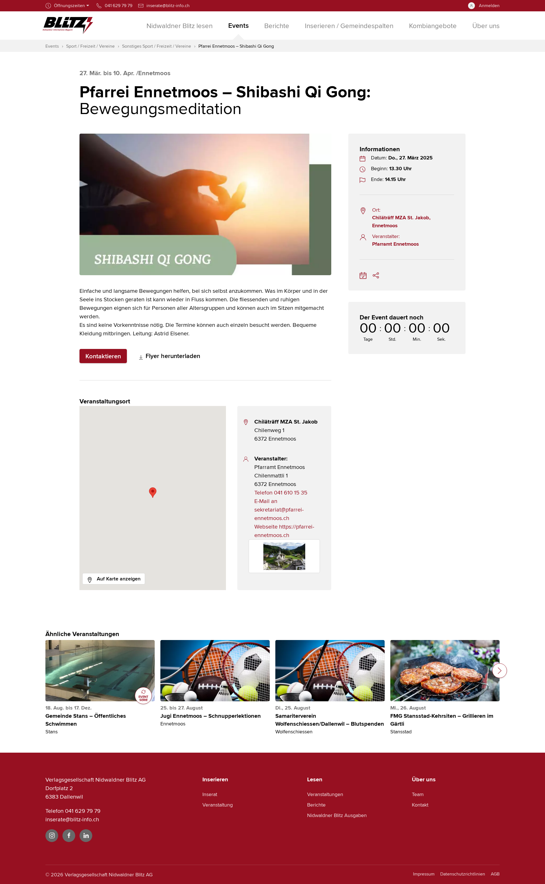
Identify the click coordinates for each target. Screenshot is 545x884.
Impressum (424, 874)
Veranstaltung (217, 804)
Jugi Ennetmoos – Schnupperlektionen (210, 716)
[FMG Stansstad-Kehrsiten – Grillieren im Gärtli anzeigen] (445, 670)
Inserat (209, 794)
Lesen (314, 779)
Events (52, 46)
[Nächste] (499, 670)
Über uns (424, 779)
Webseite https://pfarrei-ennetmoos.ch (284, 530)
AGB (495, 874)
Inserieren (215, 779)
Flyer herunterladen (172, 355)
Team (418, 794)
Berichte (316, 804)
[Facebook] (68, 835)
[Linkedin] (85, 835)
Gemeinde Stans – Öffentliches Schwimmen (85, 720)
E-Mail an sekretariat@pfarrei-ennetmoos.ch (279, 509)
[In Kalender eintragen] (363, 274)
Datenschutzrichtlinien (462, 874)
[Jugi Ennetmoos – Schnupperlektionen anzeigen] (215, 670)
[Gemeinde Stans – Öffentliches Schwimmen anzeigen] (100, 670)
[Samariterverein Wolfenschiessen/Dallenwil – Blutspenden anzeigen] (330, 670)
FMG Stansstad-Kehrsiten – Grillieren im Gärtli (441, 720)
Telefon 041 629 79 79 (72, 811)
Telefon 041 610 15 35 (280, 492)
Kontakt (420, 804)
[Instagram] (51, 835)
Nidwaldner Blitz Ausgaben (337, 815)
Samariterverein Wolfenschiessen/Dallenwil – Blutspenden (329, 720)
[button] (152, 492)
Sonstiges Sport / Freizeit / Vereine (156, 46)
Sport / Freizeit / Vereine (90, 46)
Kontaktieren (103, 356)
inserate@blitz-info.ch (72, 819)
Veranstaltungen (325, 794)
